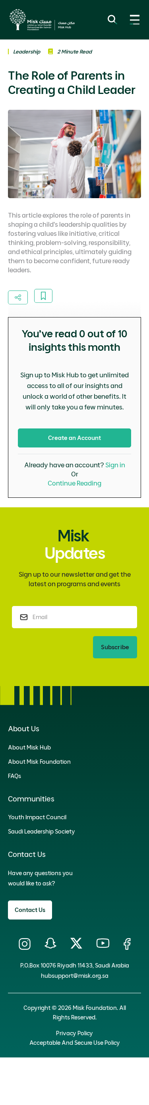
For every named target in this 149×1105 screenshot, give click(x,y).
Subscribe (115, 647)
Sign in (115, 465)
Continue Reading (74, 483)
